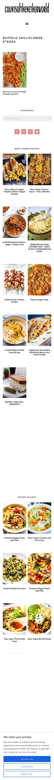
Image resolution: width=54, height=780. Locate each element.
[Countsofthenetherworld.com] (27, 16)
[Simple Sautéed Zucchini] (14, 568)
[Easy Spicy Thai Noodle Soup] (14, 619)
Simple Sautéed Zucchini (14, 588)
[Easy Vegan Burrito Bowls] (39, 619)
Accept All (27, 759)
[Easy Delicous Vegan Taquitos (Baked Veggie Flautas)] (14, 169)
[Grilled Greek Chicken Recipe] (14, 279)
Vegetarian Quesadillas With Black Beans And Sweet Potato (39, 352)
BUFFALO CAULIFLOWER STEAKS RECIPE (14, 93)
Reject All (27, 774)
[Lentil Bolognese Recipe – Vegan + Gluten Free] (14, 222)
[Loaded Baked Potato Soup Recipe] (14, 330)
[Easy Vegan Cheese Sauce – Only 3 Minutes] (39, 169)
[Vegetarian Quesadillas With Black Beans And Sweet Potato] (39, 330)
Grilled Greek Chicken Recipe (15, 301)
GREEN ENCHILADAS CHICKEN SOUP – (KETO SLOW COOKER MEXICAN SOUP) (39, 248)
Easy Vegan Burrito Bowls (39, 639)
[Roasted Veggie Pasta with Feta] (14, 518)
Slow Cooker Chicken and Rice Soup (39, 539)
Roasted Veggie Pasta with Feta (14, 539)
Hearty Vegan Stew (39, 300)
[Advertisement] (27, 453)
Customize (27, 766)
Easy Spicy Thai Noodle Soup (14, 640)
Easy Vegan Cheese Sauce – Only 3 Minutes (39, 190)
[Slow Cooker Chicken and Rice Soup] (39, 518)
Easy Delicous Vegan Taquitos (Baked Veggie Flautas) (14, 191)
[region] (27, 756)
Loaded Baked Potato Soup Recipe (15, 351)
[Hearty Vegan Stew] (39, 279)
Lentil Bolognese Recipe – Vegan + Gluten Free (14, 243)
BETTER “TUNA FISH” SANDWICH (14, 403)
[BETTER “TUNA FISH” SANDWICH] (14, 382)
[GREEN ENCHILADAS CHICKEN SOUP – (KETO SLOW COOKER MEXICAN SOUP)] (39, 223)
